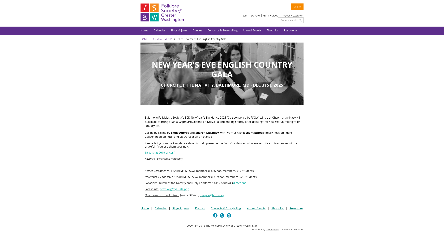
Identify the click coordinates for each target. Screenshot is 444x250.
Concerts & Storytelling (226, 208)
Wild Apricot (272, 229)
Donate (255, 15)
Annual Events (162, 39)
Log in (297, 6)
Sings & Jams (180, 208)
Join (245, 15)
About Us (277, 208)
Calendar (160, 208)
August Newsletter (293, 15)
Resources (296, 208)
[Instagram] (229, 215)
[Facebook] (215, 215)
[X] (222, 215)
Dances (200, 208)
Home (144, 39)
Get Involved (270, 15)
